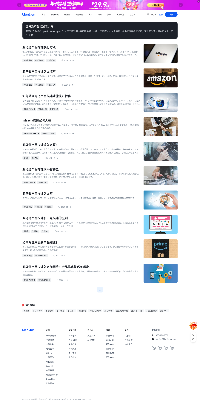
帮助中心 (110, 357)
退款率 (26, 310)
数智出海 (110, 335)
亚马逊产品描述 (29, 109)
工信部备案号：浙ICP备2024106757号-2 (52, 399)
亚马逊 (26, 158)
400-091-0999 (162, 335)
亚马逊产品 (51, 60)
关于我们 (129, 335)
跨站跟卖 (82, 310)
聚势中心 (110, 344)
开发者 (67, 14)
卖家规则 (49, 310)
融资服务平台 (52, 374)
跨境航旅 (72, 348)
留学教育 (72, 344)
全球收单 (50, 344)
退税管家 (50, 361)
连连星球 (50, 348)
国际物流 (72, 352)
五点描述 (45, 231)
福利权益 (110, 352)
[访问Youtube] (172, 348)
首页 (28, 14)
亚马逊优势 (37, 310)
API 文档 (91, 339)
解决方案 (55, 14)
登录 (161, 14)
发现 (90, 14)
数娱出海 (72, 357)
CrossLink (50, 379)
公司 (100, 14)
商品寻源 (50, 370)
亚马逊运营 (39, 60)
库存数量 (60, 310)
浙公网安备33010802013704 (81, 399)
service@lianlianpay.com (167, 339)
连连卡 (49, 352)
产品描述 (38, 207)
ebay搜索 (108, 310)
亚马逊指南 (54, 109)
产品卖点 (48, 207)
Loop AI (49, 365)
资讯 (109, 14)
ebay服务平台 (122, 310)
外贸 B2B (73, 339)
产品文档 (91, 335)
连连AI (132, 14)
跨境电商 (35, 158)
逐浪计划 (110, 339)
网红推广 (164, 310)
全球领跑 (50, 357)
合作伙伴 (110, 348)
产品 (43, 14)
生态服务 (79, 14)
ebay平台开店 (137, 310)
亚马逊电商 (42, 109)
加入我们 (129, 344)
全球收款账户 (52, 335)
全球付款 (50, 339)
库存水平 (71, 310)
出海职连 (120, 14)
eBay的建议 (151, 310)
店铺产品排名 (95, 310)
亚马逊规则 (28, 207)
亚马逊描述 (39, 85)
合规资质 (129, 339)
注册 (171, 14)
